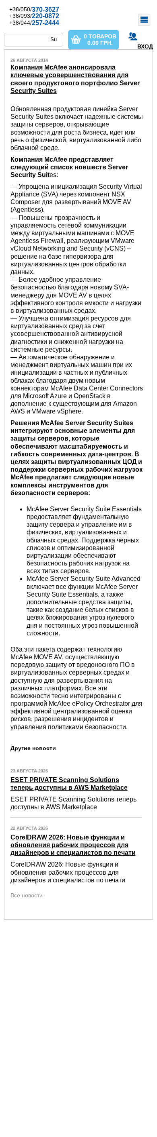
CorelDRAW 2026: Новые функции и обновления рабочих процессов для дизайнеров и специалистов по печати (73, 845)
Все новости (26, 895)
